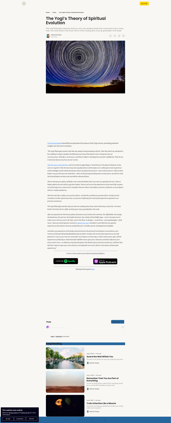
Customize (19, 419)
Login (52, 336)
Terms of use (25, 413)
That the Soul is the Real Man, (57, 165)
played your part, (83, 223)
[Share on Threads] (119, 35)
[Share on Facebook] (110, 35)
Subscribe (59, 336)
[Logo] (24, 3)
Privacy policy (13, 413)
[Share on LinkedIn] (123, 35)
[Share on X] (114, 35)
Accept (8, 419)
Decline (31, 419)
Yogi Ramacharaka (54, 143)
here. (93, 269)
